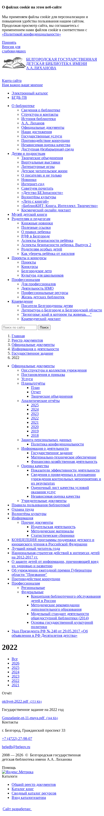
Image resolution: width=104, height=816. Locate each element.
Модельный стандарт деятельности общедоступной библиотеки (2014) (60, 616)
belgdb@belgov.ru (16, 747)
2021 (35, 422)
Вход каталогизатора (29, 797)
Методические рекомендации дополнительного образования (56, 607)
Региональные (33, 588)
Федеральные (32, 592)
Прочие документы (37, 522)
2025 (35, 405)
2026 (15, 663)
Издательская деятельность (53, 527)
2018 (35, 435)
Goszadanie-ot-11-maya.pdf (30, 718)
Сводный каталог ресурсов (34, 793)
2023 (35, 414)
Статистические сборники (52, 535)
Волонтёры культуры (29, 514)
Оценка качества (35, 466)
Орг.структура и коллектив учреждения (54, 370)
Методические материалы (52, 531)
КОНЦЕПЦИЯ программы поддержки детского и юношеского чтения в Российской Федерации (53, 542)
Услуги (27, 379)
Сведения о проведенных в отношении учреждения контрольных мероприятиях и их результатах (66, 478)
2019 (35, 431)
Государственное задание (32, 353)
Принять (9, 42)
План (35, 388)
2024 (35, 409)
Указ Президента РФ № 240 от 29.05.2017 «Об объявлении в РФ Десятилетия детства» (50, 633)
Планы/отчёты (33, 383)
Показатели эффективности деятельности (65, 470)
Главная (18, 336)
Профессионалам (26, 583)
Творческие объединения (52, 396)
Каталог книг (23, 789)
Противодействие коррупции (36, 579)
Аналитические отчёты (40, 401)
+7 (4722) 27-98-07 (17, 739)
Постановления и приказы (43, 374)
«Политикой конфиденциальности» (31, 34)
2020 (35, 427)
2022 (35, 418)
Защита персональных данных (46, 440)
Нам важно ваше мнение (22, 85)
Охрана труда (23, 509)
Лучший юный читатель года (36, 548)
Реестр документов (27, 340)
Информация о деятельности (35, 349)
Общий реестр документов (34, 784)
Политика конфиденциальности (57, 444)
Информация (22, 518)
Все (15, 659)
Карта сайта (12, 81)
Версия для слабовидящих (14, 49)
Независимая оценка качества (55, 496)
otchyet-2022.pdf (22, 701)
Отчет (36, 392)
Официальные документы (33, 345)
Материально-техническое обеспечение (63, 457)
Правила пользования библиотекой (41, 505)
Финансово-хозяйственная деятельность (64, 461)
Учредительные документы (44, 501)
